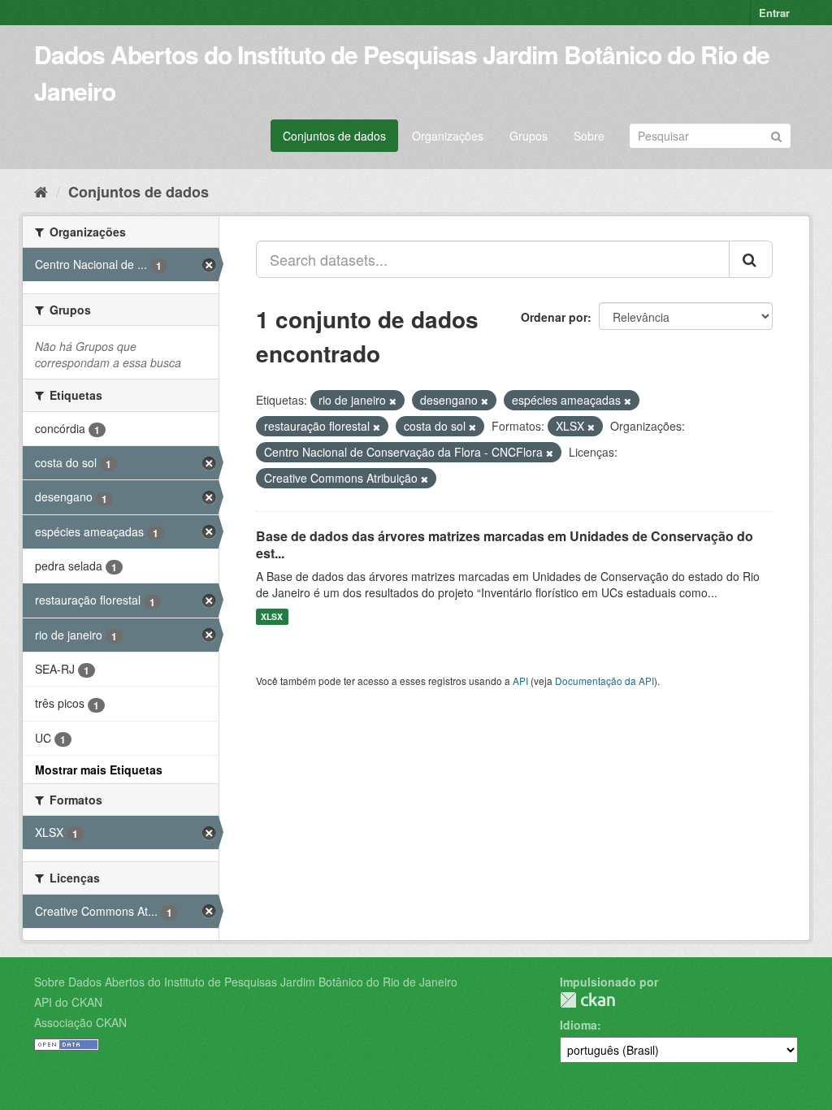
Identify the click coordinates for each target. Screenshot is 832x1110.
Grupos (528, 136)
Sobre (589, 136)
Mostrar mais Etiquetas (98, 769)
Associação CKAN (80, 1022)
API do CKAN (68, 1002)
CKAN (587, 999)
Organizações (447, 136)
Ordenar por (554, 317)
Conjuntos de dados (334, 136)
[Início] (41, 191)
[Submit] (776, 134)
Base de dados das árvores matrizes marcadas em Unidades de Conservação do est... (504, 544)
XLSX (272, 616)
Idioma (578, 1025)
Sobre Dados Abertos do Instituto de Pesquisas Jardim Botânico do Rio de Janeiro (245, 981)
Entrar (774, 12)
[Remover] (392, 400)
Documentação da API (604, 680)
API (520, 680)
